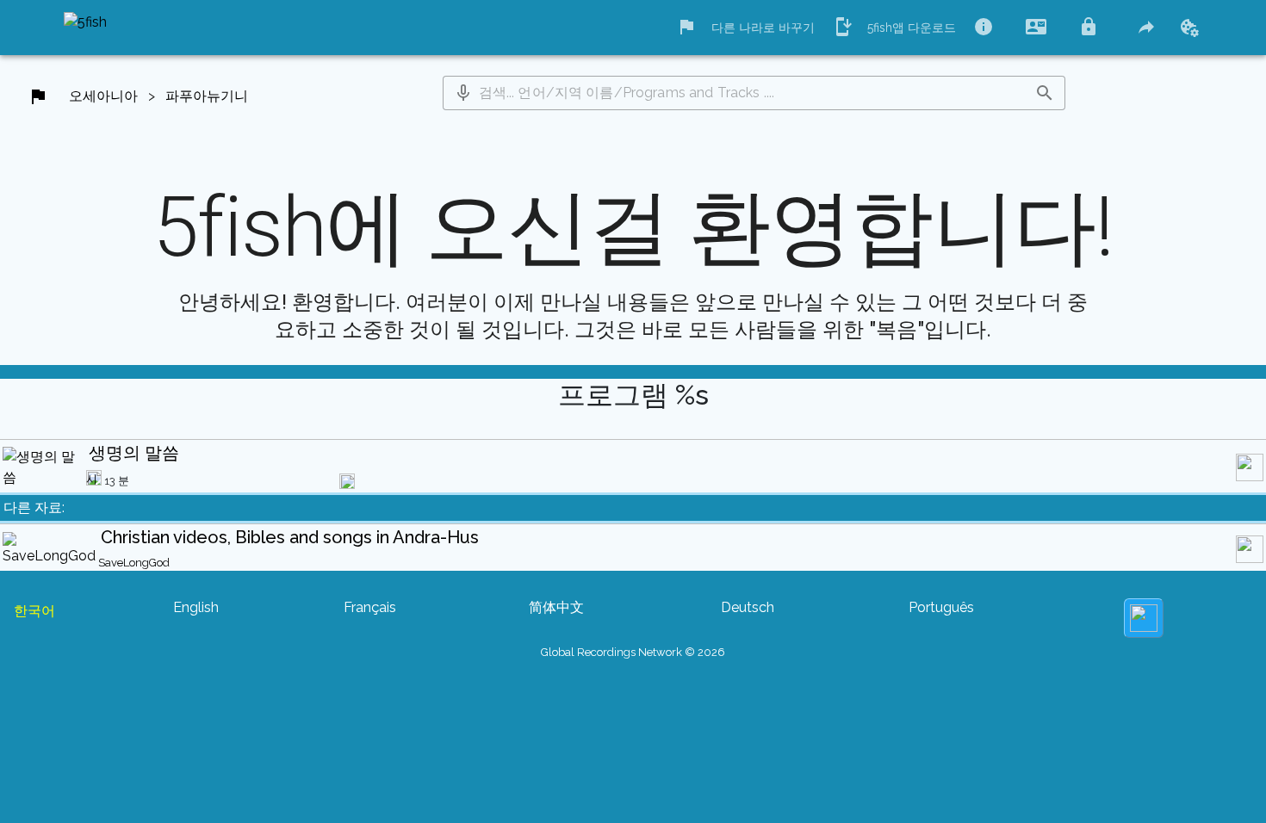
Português (941, 607)
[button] (463, 93)
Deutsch (747, 607)
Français (370, 607)
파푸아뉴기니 (206, 96)
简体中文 (556, 607)
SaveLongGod (134, 562)
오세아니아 (103, 96)
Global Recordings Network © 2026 (633, 652)
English (196, 607)
